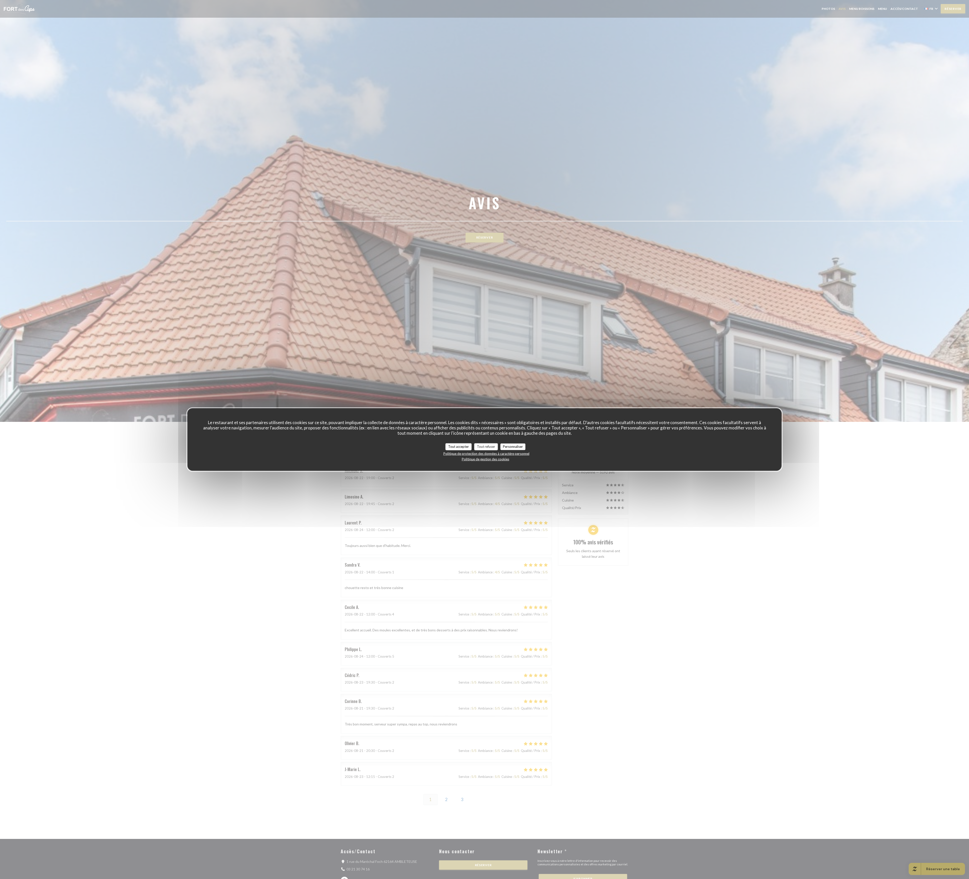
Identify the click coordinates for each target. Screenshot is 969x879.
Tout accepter (458, 447)
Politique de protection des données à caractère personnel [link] (486, 453)
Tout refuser (486, 447)
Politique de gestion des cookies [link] (485, 459)
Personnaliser (513, 447)
